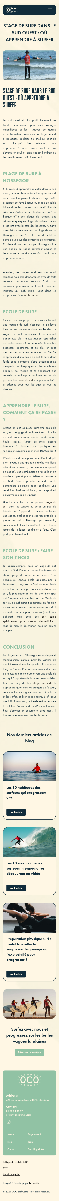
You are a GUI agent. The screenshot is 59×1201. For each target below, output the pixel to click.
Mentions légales (11, 1174)
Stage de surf (34, 1134)
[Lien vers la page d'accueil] (29, 1080)
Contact (11, 1149)
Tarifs (30, 1141)
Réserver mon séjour (29, 1052)
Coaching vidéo (36, 1149)
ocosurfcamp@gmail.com (18, 1114)
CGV (5, 1168)
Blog (9, 1141)
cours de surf (26, 380)
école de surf (31, 295)
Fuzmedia (34, 1183)
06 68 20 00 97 (14, 1111)
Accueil (11, 1134)
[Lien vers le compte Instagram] (8, 1121)
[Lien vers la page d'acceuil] (12, 10)
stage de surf (41, 683)
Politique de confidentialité (15, 1162)
